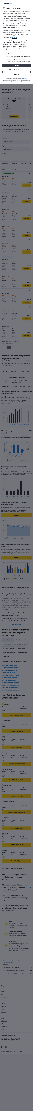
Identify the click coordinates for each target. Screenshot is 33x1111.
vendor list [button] (14, 37)
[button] (16, 65)
